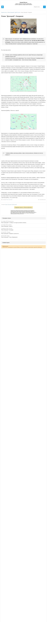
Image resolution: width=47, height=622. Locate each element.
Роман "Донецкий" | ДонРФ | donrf (14, 12)
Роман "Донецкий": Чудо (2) (6, 226)
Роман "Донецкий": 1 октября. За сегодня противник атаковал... (14, 222)
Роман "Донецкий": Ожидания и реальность (10, 233)
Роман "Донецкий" (9, 199)
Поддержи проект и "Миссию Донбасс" (23, 207)
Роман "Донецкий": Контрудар (7, 229)
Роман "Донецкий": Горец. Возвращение (9, 237)
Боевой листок (4, 12)
